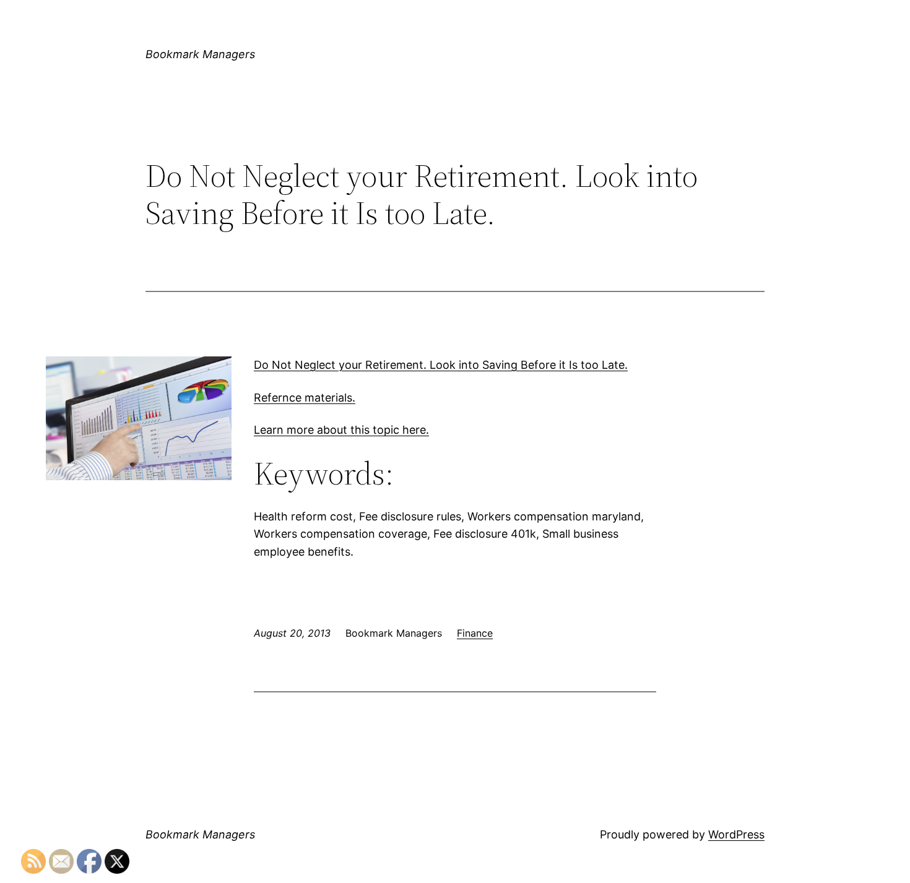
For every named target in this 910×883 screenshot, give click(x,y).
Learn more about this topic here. (341, 429)
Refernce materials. (304, 397)
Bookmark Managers (200, 54)
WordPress (736, 834)
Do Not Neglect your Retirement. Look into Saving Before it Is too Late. (441, 364)
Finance (475, 633)
